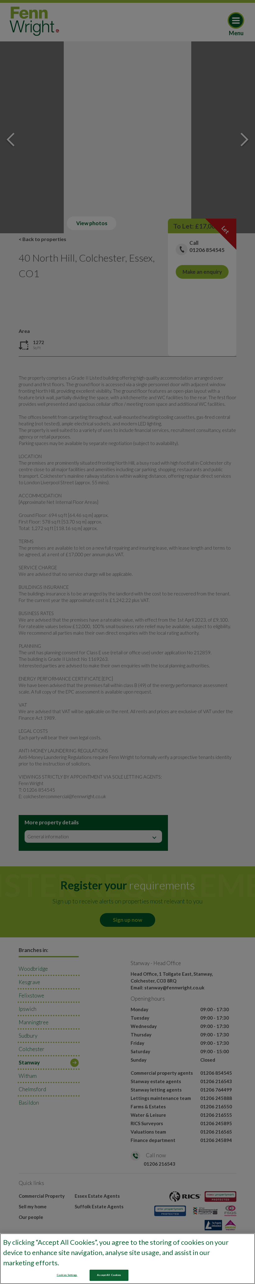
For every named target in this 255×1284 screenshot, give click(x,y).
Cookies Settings (67, 1275)
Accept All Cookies (109, 1275)
